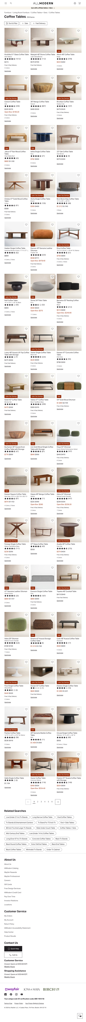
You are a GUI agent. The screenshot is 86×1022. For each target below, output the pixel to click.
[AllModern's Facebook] (5, 994)
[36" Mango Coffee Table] (43, 87)
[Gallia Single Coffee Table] (16, 763)
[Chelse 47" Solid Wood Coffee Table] (16, 184)
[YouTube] (21, 994)
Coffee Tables (54, 12)
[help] (80, 1016)
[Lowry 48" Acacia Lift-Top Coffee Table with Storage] (16, 338)
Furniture (7, 12)
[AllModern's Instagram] (16, 994)
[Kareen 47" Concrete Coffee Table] (69, 338)
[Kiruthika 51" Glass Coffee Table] (16, 40)
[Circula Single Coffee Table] (69, 718)
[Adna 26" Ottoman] (16, 624)
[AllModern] (43, 3)
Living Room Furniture (21, 12)
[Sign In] (75, 3)
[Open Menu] (6, 3)
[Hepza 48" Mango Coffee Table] (43, 480)
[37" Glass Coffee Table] (43, 529)
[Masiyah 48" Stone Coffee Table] (43, 40)
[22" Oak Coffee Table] (69, 137)
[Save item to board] (26, 31)
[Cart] (79, 3)
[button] (26, 31)
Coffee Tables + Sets (39, 12)
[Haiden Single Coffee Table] (16, 234)
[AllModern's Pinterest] (11, 994)
